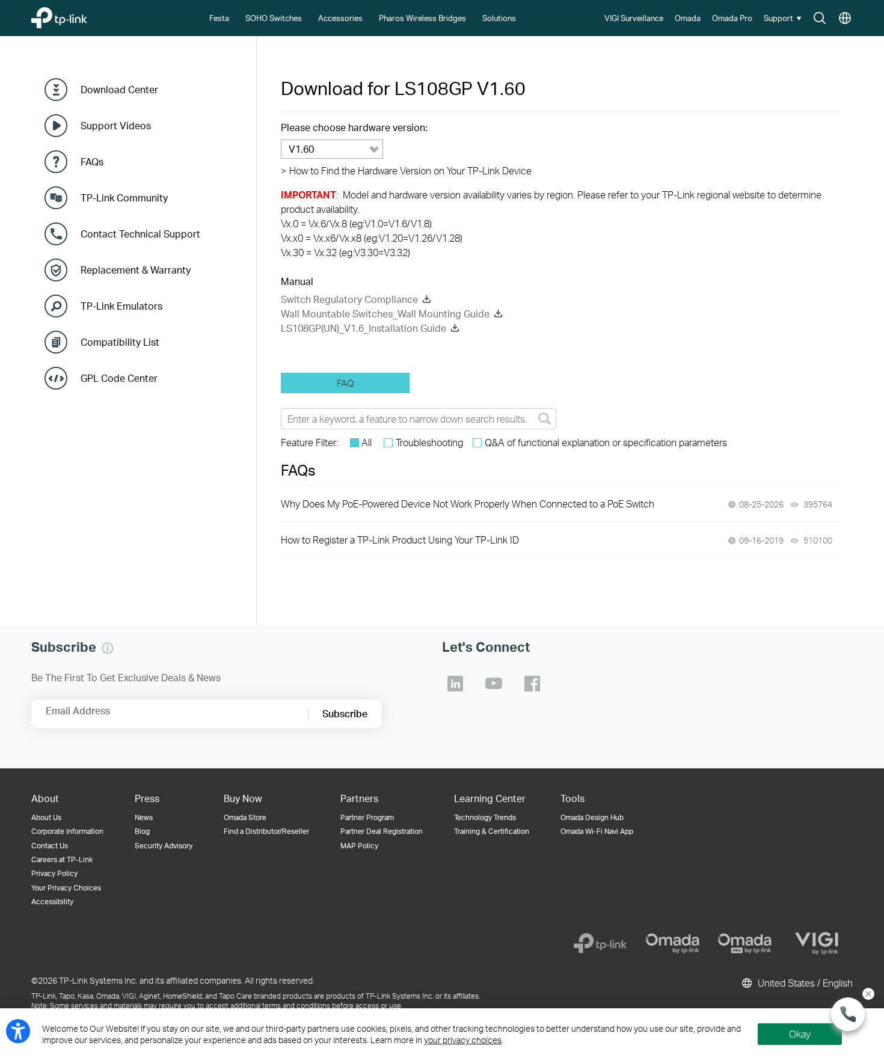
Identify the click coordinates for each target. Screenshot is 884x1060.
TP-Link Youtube (493, 683)
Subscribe (344, 713)
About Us (46, 817)
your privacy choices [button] (463, 1040)
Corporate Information (67, 831)
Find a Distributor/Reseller (266, 831)
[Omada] (672, 943)
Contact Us (49, 845)
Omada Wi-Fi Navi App (596, 831)
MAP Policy (359, 845)
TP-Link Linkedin (455, 683)
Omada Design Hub (592, 817)
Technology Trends (485, 817)
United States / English (804, 982)
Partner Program (367, 817)
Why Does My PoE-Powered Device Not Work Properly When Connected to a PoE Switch (467, 503)
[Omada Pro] (744, 943)
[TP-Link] (600, 943)
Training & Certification (491, 831)
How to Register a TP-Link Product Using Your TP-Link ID (400, 539)
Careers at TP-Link (62, 859)
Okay (800, 1034)
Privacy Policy (54, 873)
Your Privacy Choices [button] (66, 887)
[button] (784, 18)
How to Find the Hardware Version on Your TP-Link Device (406, 170)
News (144, 817)
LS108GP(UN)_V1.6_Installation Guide (363, 328)
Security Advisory (163, 845)
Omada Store (245, 817)
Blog (142, 831)
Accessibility (52, 901)
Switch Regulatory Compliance (349, 299)
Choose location (845, 18)
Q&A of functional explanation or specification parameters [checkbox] (606, 442)
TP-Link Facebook (532, 683)
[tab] (345, 383)
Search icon (819, 18)
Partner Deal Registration (381, 831)
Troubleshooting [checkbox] (429, 442)
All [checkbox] (366, 442)
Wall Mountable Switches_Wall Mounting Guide (385, 313)
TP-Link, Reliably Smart (82, 14)
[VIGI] (817, 943)
